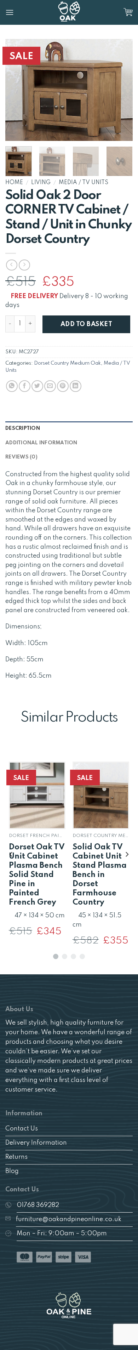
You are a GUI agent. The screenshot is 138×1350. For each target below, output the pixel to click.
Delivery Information (36, 1143)
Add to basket (86, 324)
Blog (12, 1171)
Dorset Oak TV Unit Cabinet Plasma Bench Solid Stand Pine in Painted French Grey (37, 874)
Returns (16, 1157)
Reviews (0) (21, 457)
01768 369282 (38, 1205)
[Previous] (16, 90)
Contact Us (21, 1129)
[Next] (121, 90)
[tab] (69, 428)
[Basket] (128, 12)
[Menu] (9, 12)
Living (41, 183)
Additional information (41, 442)
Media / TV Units (83, 183)
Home (14, 183)
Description (22, 428)
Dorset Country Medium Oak (67, 363)
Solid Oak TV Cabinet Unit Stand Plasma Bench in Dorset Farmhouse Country (100, 874)
